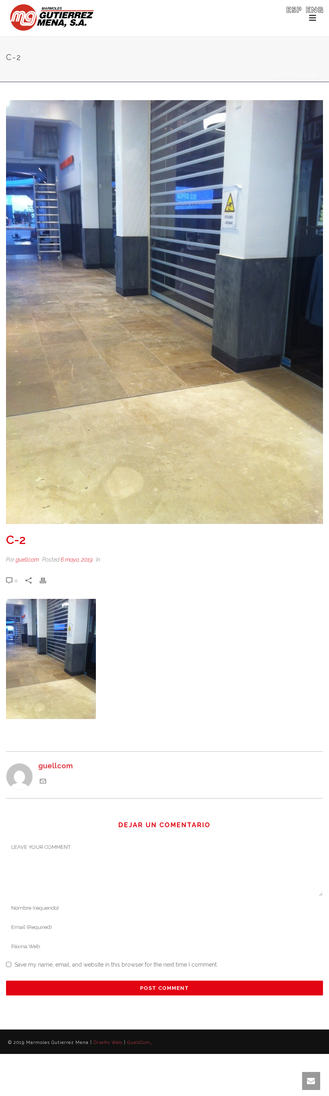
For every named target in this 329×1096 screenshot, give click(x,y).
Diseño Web (107, 1042)
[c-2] (164, 312)
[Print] (47, 580)
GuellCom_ (140, 1042)
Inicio (280, 74)
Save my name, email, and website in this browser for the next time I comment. (116, 964)
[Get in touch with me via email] (43, 782)
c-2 (298, 74)
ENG (315, 10)
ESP (294, 10)
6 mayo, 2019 (77, 559)
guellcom (27, 559)
